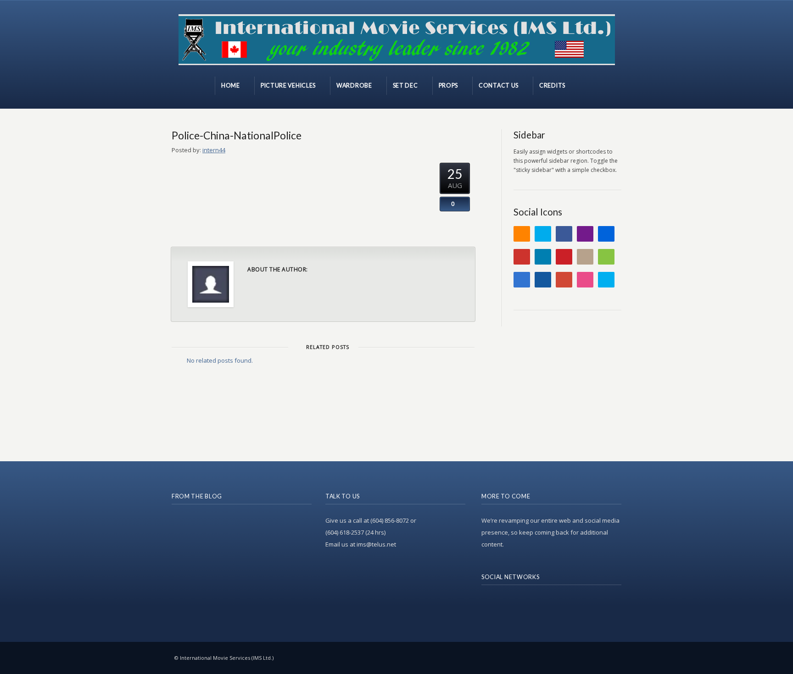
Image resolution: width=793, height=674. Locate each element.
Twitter (543, 234)
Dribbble (585, 279)
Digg (543, 279)
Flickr (606, 234)
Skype (606, 279)
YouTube (522, 257)
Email (585, 234)
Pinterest (564, 257)
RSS (522, 234)
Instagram (585, 257)
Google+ (564, 279)
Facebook (564, 234)
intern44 (213, 150)
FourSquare (606, 257)
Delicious (522, 279)
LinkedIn (543, 257)
